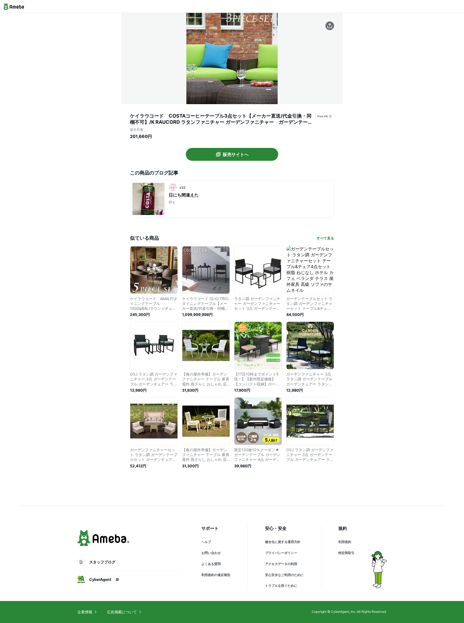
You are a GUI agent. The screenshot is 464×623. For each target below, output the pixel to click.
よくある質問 (211, 564)
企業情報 (84, 612)
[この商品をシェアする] (329, 25)
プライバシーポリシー (281, 553)
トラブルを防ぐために (281, 586)
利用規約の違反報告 (215, 575)
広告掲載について (122, 612)
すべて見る (325, 238)
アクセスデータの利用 (281, 564)
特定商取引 (346, 553)
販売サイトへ (236, 154)
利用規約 (344, 542)
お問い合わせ (211, 553)
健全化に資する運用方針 (282, 542)
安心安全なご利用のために (284, 575)
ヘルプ (206, 542)
